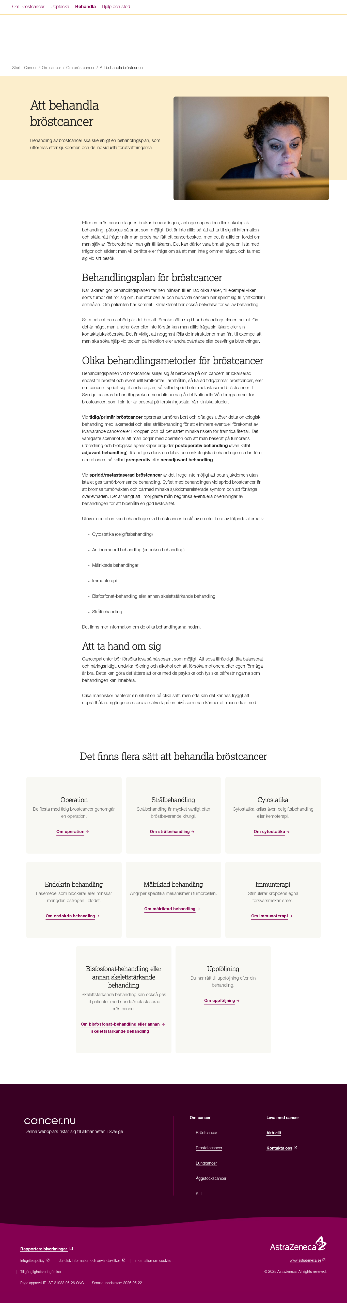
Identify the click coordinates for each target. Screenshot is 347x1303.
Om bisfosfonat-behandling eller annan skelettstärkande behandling (120, 1027)
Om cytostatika (269, 832)
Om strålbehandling (170, 832)
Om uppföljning (219, 1001)
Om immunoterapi (269, 916)
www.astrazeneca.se (307, 1260)
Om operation (70, 832)
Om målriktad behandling (170, 909)
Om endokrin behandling (70, 916)
